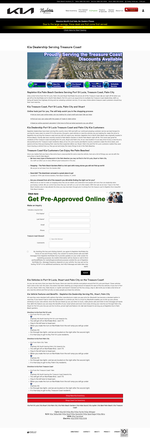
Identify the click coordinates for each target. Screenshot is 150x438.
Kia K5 (63, 412)
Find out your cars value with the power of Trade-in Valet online (53, 119)
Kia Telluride (55, 414)
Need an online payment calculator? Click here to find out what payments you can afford (62, 123)
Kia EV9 (83, 418)
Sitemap (116, 432)
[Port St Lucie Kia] (75, 197)
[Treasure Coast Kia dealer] (75, 65)
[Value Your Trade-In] (93, 84)
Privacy (106, 432)
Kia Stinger (90, 412)
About (96, 432)
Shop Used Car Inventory (75, 400)
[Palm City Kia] (31, 344)
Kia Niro (101, 414)
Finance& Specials (103, 11)
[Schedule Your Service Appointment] (112, 84)
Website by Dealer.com (31, 432)
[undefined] (36, 85)
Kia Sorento (77, 414)
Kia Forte (79, 412)
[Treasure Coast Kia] (31, 384)
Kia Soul (66, 414)
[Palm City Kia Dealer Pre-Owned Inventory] (74, 85)
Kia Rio (70, 412)
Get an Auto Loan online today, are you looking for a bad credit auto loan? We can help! (62, 114)
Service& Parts (111, 11)
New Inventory (71, 11)
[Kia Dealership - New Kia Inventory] (55, 85)
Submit (85, 273)
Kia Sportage (90, 414)
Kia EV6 (74, 418)
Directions (74, 432)
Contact (86, 432)
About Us (119, 11)
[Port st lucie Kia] (31, 317)
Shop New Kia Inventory (75, 396)
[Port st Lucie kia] (31, 328)
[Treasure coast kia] (31, 372)
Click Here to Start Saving (75, 30)
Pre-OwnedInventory (83, 11)
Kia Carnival (77, 416)
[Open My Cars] (142, 11)
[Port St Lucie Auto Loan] (36, 85)
